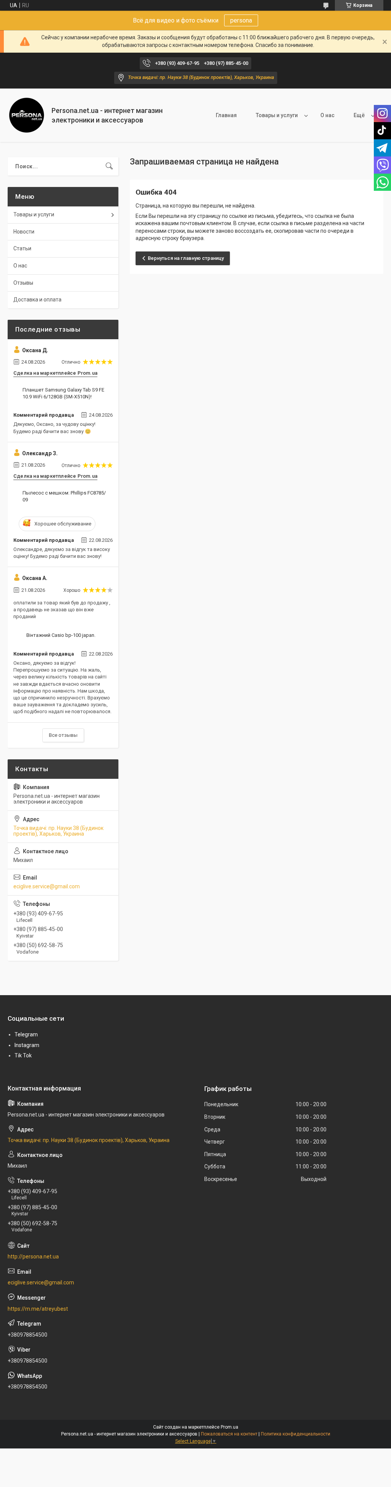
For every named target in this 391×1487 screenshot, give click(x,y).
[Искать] (109, 166)
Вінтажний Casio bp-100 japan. (60, 635)
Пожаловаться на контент (229, 1434)
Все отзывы (63, 735)
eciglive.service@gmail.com (46, 886)
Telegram (26, 1034)
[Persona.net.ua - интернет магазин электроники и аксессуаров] (27, 115)
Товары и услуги (277, 115)
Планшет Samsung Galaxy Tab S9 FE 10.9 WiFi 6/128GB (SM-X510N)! (63, 393)
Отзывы (23, 283)
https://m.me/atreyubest (38, 1309)
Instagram (27, 1045)
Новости (23, 232)
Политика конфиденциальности (295, 1434)
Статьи (22, 248)
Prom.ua (229, 1427)
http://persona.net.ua (33, 1256)
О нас (327, 115)
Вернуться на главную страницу (186, 258)
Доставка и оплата (37, 299)
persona (241, 20)
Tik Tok (23, 1055)
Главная (226, 115)
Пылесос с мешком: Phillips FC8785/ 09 (64, 496)
